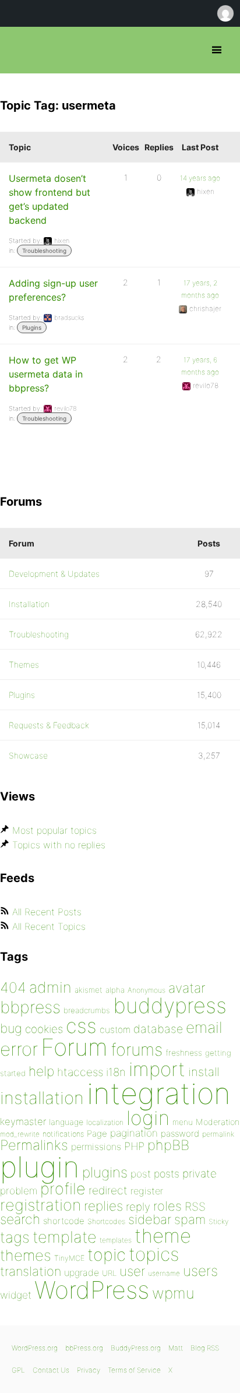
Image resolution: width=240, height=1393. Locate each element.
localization (104, 1122)
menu (182, 1122)
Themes (24, 664)
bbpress (30, 1007)
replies (103, 1206)
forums (137, 1049)
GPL (18, 1370)
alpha (115, 990)
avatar (186, 988)
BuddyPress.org (136, 1347)
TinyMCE (69, 1258)
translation (30, 1271)
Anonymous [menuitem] (225, 13)
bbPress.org (19, 50)
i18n (116, 1072)
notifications (63, 1133)
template (65, 1237)
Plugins (31, 327)
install (203, 1071)
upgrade (81, 1272)
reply (138, 1207)
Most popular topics (54, 830)
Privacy (88, 1370)
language (66, 1122)
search (20, 1219)
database (158, 1029)
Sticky (218, 1221)
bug (11, 1028)
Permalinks (34, 1145)
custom (115, 1029)
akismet (89, 990)
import (157, 1069)
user (132, 1271)
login (148, 1118)
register (146, 1191)
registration (40, 1205)
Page (97, 1133)
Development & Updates (54, 574)
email (204, 1027)
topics (154, 1254)
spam (190, 1219)
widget (15, 1295)
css (81, 1026)
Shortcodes (106, 1221)
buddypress (170, 1005)
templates (116, 1240)
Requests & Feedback (49, 725)
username (164, 1273)
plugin (39, 1166)
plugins (105, 1172)
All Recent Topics (49, 926)
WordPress (91, 1289)
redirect (108, 1190)
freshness (183, 1052)
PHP (134, 1146)
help (41, 1071)
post (140, 1174)
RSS (195, 1207)
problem (18, 1190)
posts (166, 1174)
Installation (29, 604)
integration (159, 1093)
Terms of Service (134, 1370)
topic (106, 1254)
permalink (218, 1134)
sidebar (149, 1219)
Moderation (217, 1122)
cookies (44, 1029)
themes (25, 1255)
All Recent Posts (47, 912)
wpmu (173, 1293)
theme (163, 1235)
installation (42, 1097)
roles (167, 1206)
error (19, 1049)
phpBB (168, 1145)
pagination (134, 1133)
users (200, 1270)
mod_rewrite (20, 1134)
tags (15, 1237)
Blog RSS (204, 1347)
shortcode (63, 1220)
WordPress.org (35, 1347)
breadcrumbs (86, 1010)
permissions (96, 1146)
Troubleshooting (44, 250)
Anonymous (146, 990)
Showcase (28, 755)
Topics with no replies (58, 845)
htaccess (80, 1072)
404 (13, 987)
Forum (74, 1047)
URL (109, 1273)
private (199, 1173)
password (180, 1133)
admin (50, 987)
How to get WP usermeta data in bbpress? (46, 374)
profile (63, 1188)
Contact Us (51, 1370)
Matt (175, 1347)
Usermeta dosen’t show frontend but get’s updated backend (49, 199)
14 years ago (200, 178)
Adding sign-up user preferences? (53, 290)
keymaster (23, 1121)
